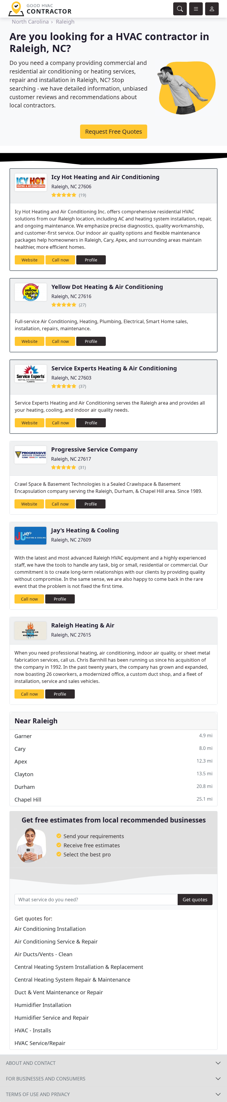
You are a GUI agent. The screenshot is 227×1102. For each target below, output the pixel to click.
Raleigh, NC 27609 (71, 540)
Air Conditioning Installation (50, 928)
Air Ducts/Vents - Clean (43, 954)
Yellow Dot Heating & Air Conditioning (107, 287)
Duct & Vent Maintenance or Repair (58, 992)
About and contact (31, 1063)
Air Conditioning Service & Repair (56, 941)
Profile (91, 260)
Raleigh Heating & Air (82, 625)
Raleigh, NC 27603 (71, 378)
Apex (113, 761)
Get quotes (195, 899)
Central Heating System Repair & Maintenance (72, 979)
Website (30, 260)
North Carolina (30, 21)
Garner (113, 736)
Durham (113, 786)
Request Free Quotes (113, 131)
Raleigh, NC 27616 (71, 296)
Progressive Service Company (94, 449)
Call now (60, 260)
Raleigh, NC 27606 (71, 186)
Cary (113, 748)
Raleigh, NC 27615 (71, 635)
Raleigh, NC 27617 (71, 459)
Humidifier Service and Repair (51, 1017)
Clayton (113, 774)
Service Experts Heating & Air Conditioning (114, 368)
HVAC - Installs (32, 1030)
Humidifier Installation (42, 1004)
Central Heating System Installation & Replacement (78, 966)
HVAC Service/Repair (39, 1043)
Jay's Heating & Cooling (85, 530)
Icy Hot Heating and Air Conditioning (105, 177)
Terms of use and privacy (38, 1094)
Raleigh (65, 21)
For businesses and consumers (45, 1078)
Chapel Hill (113, 799)
